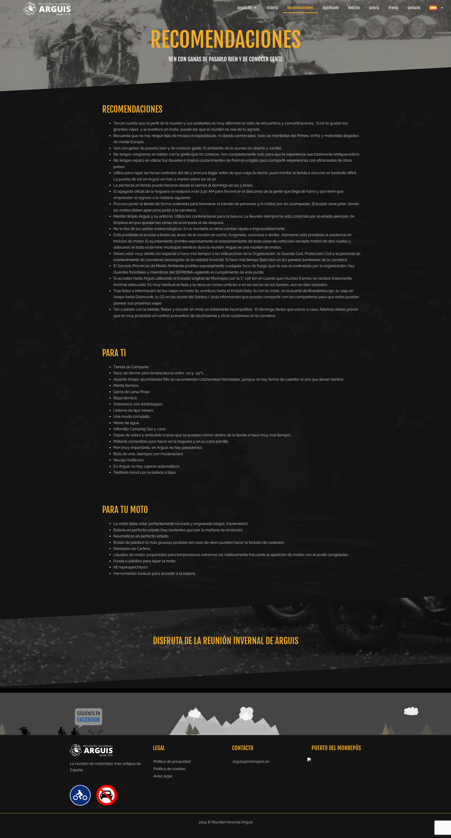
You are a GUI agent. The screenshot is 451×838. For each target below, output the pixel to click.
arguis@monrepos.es (251, 761)
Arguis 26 (244, 7)
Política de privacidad (172, 761)
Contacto (414, 7)
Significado (331, 7)
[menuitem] (437, 7)
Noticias (354, 7)
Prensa (393, 7)
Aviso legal (162, 776)
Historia (272, 7)
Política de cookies (169, 769)
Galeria (374, 7)
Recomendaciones (300, 7)
